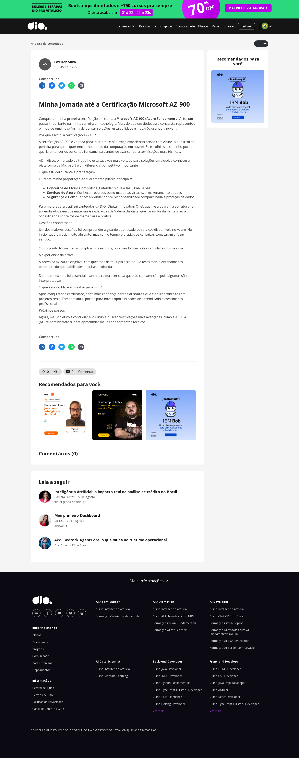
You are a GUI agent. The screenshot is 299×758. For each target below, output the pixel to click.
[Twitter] (61, 85)
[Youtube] (59, 613)
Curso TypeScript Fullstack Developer (177, 690)
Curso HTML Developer (225, 669)
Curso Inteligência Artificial (113, 609)
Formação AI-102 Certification (229, 641)
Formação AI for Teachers (170, 630)
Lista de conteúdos (49, 43)
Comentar (86, 371)
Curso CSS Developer (224, 676)
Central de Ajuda (43, 688)
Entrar (246, 26)
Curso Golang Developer (169, 704)
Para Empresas (223, 26)
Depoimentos (41, 670)
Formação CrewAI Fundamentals (117, 616)
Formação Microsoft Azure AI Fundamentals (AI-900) (229, 632)
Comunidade (185, 26)
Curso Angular (219, 690)
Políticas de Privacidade (47, 702)
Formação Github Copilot (226, 623)
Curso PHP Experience (167, 697)
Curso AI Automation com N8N (173, 616)
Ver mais (158, 711)
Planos (203, 26)
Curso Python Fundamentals (171, 683)
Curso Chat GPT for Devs (226, 616)
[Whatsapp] (71, 85)
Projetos (165, 26)
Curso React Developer (225, 697)
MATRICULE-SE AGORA (246, 8)
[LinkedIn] (42, 85)
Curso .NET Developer (167, 676)
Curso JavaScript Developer (228, 683)
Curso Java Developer (167, 669)
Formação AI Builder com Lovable (232, 648)
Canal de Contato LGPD (48, 709)
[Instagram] (82, 613)
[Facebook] (52, 85)
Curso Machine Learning (112, 676)
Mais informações (147, 581)
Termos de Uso (42, 695)
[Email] (81, 85)
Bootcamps (147, 26)
